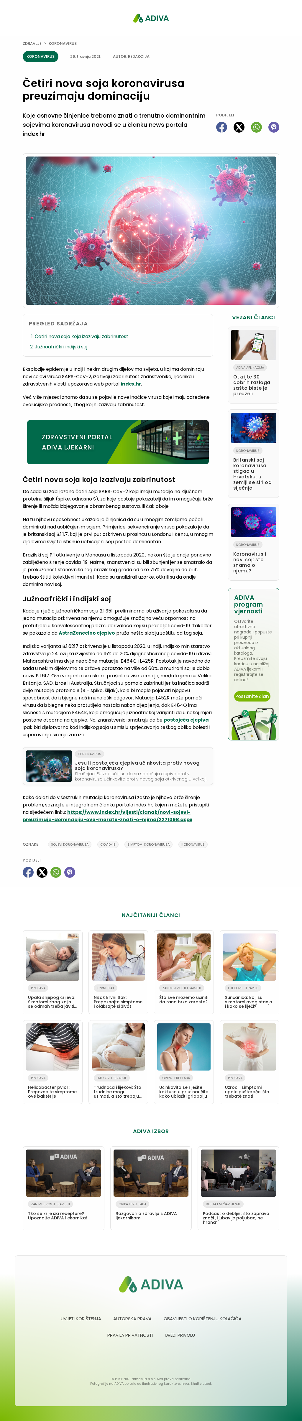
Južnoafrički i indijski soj (61, 346)
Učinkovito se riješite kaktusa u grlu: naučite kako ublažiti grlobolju (183, 1087)
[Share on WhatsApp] (256, 127)
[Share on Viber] (273, 127)
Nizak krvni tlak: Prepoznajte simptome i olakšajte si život (118, 997)
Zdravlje (32, 43)
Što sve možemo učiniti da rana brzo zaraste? (183, 995)
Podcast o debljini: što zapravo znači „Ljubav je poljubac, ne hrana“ (236, 1213)
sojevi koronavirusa (69, 844)
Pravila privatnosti (130, 1335)
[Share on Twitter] (239, 127)
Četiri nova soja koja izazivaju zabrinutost (81, 336)
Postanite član (252, 696)
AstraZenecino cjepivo (87, 633)
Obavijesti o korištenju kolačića (203, 1318)
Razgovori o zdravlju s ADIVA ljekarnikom (146, 1211)
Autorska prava (132, 1318)
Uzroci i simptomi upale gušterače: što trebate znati (247, 1087)
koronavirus (193, 844)
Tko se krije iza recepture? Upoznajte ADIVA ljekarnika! (57, 1211)
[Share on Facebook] (221, 127)
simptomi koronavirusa (148, 844)
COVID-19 (108, 844)
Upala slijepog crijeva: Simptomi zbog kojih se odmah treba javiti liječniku (51, 998)
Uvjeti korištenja (81, 1318)
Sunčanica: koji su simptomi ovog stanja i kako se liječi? (248, 997)
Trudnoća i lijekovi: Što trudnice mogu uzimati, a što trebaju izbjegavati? (117, 1088)
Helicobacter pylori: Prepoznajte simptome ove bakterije (52, 1087)
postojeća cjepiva (186, 720)
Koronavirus (63, 43)
